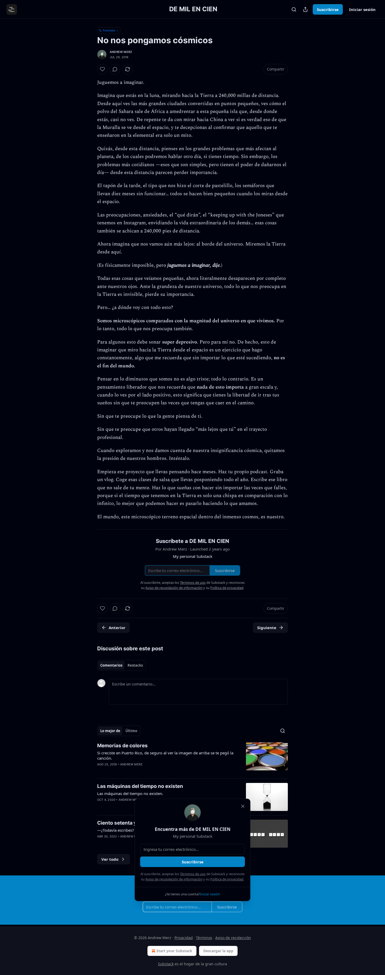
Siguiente (266, 627)
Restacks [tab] (135, 665)
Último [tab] (131, 730)
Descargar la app (218, 950)
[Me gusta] (102, 69)
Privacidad (183, 937)
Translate (109, 30)
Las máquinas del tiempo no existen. (130, 793)
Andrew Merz (121, 52)
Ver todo (109, 859)
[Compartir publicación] (305, 9)
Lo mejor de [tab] (110, 730)
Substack (166, 963)
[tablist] (121, 665)
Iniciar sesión (362, 9)
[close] (243, 806)
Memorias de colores (122, 746)
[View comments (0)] (115, 69)
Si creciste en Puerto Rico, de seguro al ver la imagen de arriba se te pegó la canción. (165, 755)
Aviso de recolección (233, 937)
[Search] (294, 9)
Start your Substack (174, 950)
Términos (204, 937)
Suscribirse (328, 9)
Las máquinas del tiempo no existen (140, 786)
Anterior (117, 627)
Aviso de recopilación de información (173, 879)
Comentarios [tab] (111, 665)
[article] (192, 758)
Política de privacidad (226, 879)
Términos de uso (193, 873)
